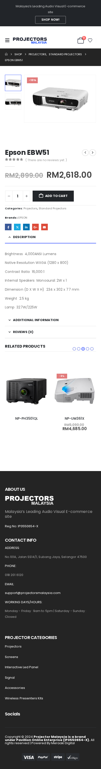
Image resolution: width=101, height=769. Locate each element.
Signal (10, 677)
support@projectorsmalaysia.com (33, 593)
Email (44, 227)
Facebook (8, 227)
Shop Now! (50, 20)
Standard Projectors (52, 208)
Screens (11, 657)
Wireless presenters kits (24, 698)
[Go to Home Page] (6, 54)
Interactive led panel (21, 667)
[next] (92, 152)
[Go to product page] (26, 391)
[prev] (85, 152)
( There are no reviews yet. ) (46, 160)
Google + (35, 227)
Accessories (15, 688)
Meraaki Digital (63, 743)
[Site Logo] (30, 40)
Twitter (17, 227)
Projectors (30, 208)
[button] (9, 40)
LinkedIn (26, 227)
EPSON (22, 218)
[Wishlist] (90, 40)
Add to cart (56, 196)
